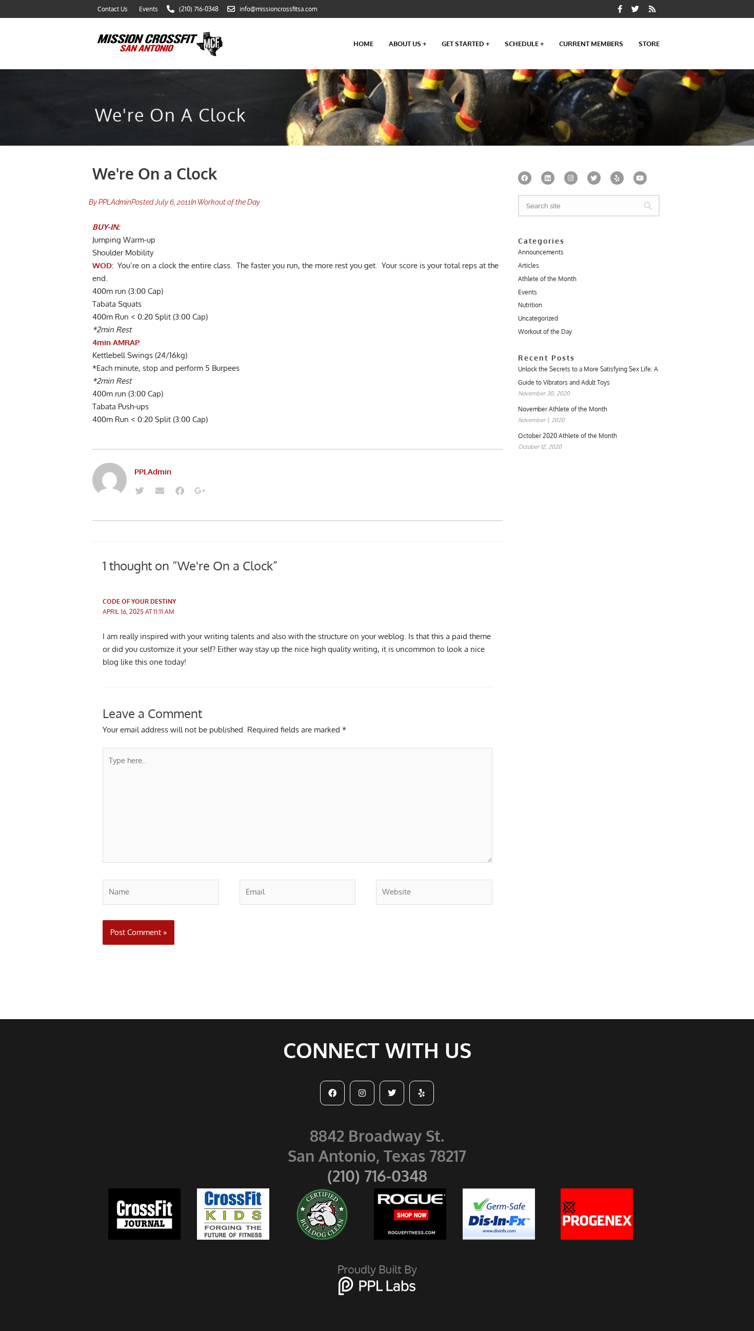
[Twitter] (139, 491)
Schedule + (524, 43)
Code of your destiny (139, 601)
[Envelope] (159, 491)
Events (527, 292)
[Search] (648, 205)
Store (649, 43)
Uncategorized (538, 318)
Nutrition (530, 305)
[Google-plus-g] (199, 491)
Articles (528, 265)
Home (363, 43)
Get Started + (465, 43)
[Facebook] (179, 491)
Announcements (541, 252)
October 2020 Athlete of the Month (567, 436)
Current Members (591, 43)
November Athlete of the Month (562, 409)
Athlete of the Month (547, 279)
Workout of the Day (228, 202)
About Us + (407, 43)
